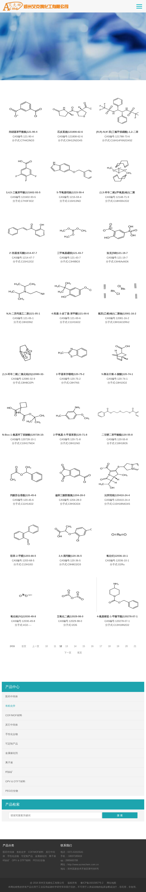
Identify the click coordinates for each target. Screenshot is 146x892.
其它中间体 (11, 724)
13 (66, 646)
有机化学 (10, 705)
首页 (24, 646)
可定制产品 (11, 743)
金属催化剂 (11, 753)
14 (75, 646)
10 (46, 646)
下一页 (67, 652)
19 (118, 646)
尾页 (79, 652)
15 (83, 646)
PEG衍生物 (11, 790)
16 (92, 646)
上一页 (35, 646)
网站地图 (111, 882)
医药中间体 (11, 696)
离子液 (9, 762)
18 (109, 646)
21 (135, 646)
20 (126, 646)
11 (55, 646)
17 (101, 646)
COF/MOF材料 (13, 715)
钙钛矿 (9, 772)
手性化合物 (11, 734)
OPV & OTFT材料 (15, 781)
